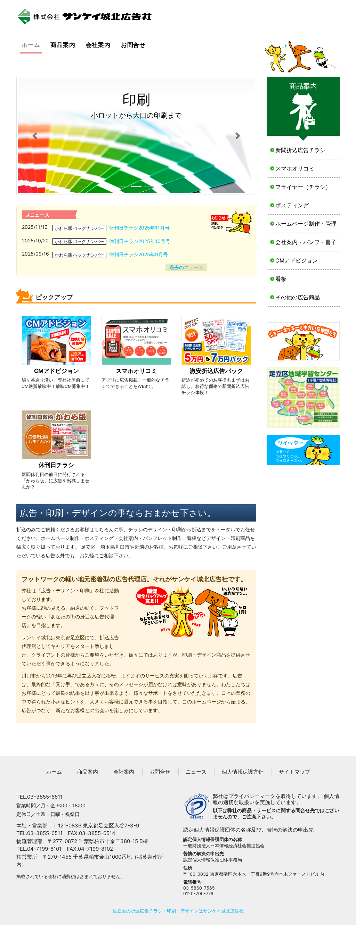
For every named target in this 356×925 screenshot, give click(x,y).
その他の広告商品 (297, 297)
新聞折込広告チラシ (300, 150)
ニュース (196, 771)
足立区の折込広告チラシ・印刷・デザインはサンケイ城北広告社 (178, 911)
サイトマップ (294, 771)
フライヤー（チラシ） (303, 186)
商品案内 (62, 44)
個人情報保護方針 (243, 771)
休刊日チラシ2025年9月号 (138, 254)
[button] (34, 135)
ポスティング (292, 205)
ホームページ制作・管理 (306, 223)
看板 (280, 278)
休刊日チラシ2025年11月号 (139, 228)
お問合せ (133, 44)
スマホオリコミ (294, 168)
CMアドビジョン (296, 260)
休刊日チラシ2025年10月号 (139, 241)
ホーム (32, 44)
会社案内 (98, 44)
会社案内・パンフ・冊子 (306, 242)
